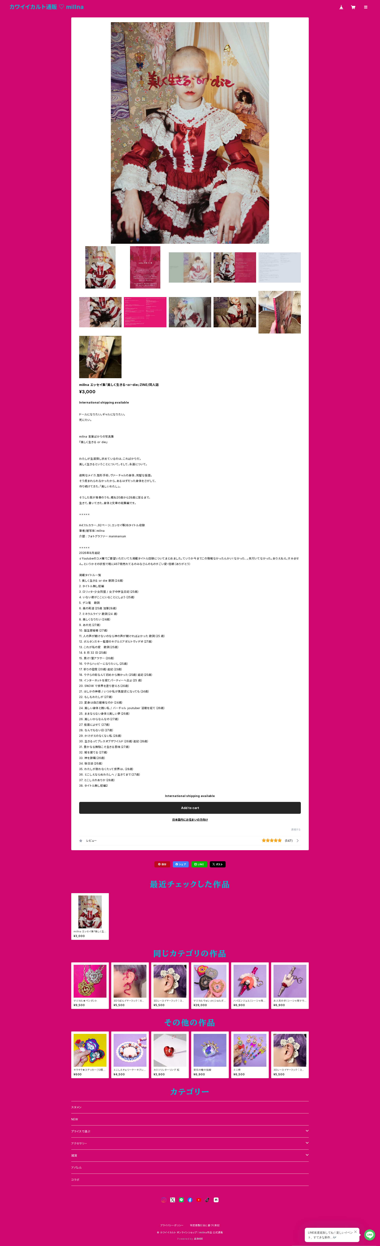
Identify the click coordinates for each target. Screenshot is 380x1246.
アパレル (76, 1167)
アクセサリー (79, 1143)
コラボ (75, 1179)
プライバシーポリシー (172, 1225)
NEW (74, 1119)
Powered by (185, 1238)
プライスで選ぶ (80, 1131)
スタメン (76, 1107)
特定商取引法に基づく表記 (205, 1225)
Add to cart (190, 808)
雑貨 (74, 1155)
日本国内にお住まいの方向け (190, 819)
